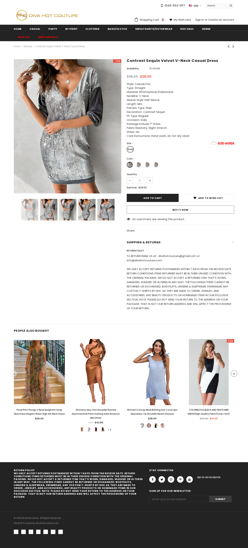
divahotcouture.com (47, 523)
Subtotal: (132, 187)
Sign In (200, 20)
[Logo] (47, 15)
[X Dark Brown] (102, 429)
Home (17, 46)
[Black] (155, 425)
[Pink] (162, 425)
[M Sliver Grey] (89, 429)
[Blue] (142, 425)
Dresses (28, 46)
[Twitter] (161, 479)
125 (134, 219)
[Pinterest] (180, 479)
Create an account (221, 20)
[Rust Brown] (82, 429)
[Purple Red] (96, 429)
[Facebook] (152, 479)
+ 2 (109, 429)
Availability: (133, 68)
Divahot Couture (23, 523)
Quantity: (132, 174)
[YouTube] (189, 479)
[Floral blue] (149, 425)
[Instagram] (171, 479)
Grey (130, 149)
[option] (67, 126)
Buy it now (180, 210)
